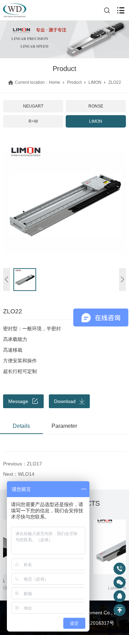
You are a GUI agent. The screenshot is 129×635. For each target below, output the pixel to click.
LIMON (94, 82)
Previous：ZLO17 (22, 463)
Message (18, 401)
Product (74, 82)
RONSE (95, 106)
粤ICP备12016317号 (92, 623)
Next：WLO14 (18, 474)
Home (54, 82)
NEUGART (33, 106)
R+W (33, 121)
